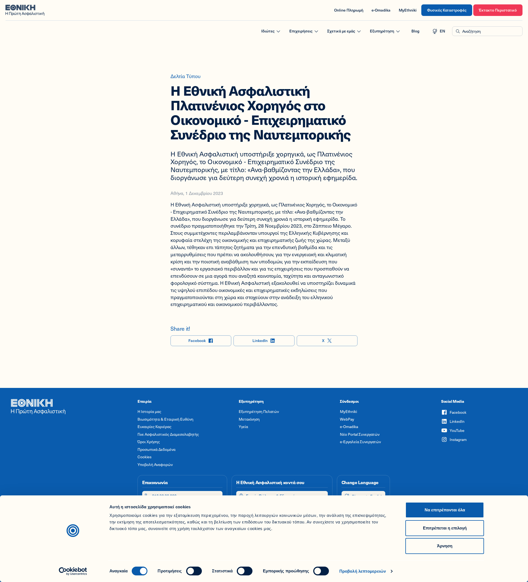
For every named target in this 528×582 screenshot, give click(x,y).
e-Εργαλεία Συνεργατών (360, 441)
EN (442, 31)
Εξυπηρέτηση (382, 31)
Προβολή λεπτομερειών (362, 571)
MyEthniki (408, 10)
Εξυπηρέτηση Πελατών (259, 411)
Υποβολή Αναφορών (155, 464)
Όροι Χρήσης (149, 441)
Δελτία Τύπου (185, 76)
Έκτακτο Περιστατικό (498, 10)
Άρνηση (444, 546)
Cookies (145, 456)
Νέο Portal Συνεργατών (360, 434)
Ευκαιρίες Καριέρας (154, 426)
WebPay (347, 419)
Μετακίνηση (249, 419)
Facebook (197, 340)
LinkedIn (260, 340)
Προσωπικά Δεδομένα (156, 449)
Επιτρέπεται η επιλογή (445, 528)
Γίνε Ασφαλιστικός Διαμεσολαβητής (168, 434)
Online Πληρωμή (348, 10)
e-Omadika (381, 10)
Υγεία (243, 426)
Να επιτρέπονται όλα (445, 509)
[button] (487, 31)
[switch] (194, 571)
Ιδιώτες (267, 31)
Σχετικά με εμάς (341, 31)
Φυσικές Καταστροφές (446, 10)
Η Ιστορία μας (149, 411)
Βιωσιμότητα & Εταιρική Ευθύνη (165, 419)
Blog (415, 31)
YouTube (457, 430)
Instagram (458, 439)
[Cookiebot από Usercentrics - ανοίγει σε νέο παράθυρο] (73, 571)
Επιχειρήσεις (300, 31)
